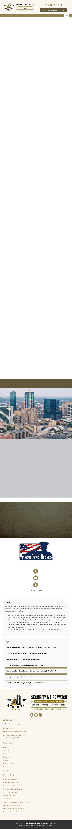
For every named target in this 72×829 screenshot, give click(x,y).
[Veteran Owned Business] (36, 694)
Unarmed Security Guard (11, 782)
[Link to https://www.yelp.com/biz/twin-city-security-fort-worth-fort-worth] (35, 584)
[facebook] (31, 715)
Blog (4, 754)
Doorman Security (8, 786)
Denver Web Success (47, 825)
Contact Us (6, 760)
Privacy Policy (7, 767)
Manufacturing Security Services (13, 808)
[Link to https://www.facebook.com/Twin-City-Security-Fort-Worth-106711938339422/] (35, 571)
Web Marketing (35, 825)
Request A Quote (8, 763)
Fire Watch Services (9, 795)
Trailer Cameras (8, 799)
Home (4, 747)
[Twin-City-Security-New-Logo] (19, 3)
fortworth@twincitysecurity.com (16, 732)
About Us (6, 750)
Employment (7, 757)
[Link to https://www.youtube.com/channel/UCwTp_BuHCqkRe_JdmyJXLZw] (35, 577)
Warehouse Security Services (12, 805)
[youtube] (36, 715)
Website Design (23, 825)
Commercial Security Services (13, 789)
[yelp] (40, 715)
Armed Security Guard (10, 779)
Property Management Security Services (16, 802)
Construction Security (10, 792)
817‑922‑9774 (53, 5)
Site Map (5, 770)
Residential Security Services (12, 812)
